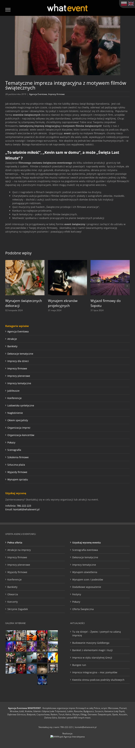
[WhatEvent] (10, 657)
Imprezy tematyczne (19, 383)
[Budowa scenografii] (21, 635)
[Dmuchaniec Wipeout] (52, 657)
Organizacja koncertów (20, 435)
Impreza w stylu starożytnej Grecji (92, 657)
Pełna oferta (14, 542)
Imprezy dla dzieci (18, 361)
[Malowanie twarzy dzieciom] (31, 646)
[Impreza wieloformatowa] (42, 679)
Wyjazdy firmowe (17, 472)
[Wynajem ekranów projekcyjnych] (67, 261)
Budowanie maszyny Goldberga (90, 642)
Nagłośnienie (15, 413)
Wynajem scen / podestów (87, 579)
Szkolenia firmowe (18, 457)
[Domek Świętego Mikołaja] (42, 635)
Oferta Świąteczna (83, 609)
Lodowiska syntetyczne (20, 405)
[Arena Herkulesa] (52, 635)
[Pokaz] (21, 668)
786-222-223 (24, 505)
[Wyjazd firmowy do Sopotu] (110, 261)
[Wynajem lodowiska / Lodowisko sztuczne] (10, 668)
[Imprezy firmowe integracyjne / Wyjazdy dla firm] (10, 646)
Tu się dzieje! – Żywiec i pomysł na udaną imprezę (96, 633)
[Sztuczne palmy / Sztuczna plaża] (52, 646)
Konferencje (14, 398)
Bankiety (12, 346)
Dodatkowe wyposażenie (86, 587)
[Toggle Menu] (8, 9)
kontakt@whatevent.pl (26, 509)
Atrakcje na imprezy (19, 550)
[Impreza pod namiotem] (31, 668)
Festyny (76, 594)
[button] (8, 286)
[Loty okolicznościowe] (31, 657)
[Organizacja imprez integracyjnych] (31, 679)
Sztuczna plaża (16, 464)
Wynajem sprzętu (17, 479)
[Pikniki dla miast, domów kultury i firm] (10, 635)
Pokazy (11, 442)
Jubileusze (13, 390)
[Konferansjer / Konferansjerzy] (21, 679)
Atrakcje (12, 339)
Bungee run (79, 665)
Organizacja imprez (18, 427)
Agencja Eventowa (38, 94)
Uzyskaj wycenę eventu (86, 542)
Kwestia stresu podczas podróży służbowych (98, 679)
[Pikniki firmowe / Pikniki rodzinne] (21, 657)
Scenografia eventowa (85, 550)
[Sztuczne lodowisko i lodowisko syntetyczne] (42, 668)
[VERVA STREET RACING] (42, 646)
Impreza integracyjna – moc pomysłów (94, 672)
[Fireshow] (10, 679)
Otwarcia (12, 594)
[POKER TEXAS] (21, 646)
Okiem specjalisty (17, 420)
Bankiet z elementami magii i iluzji (92, 650)
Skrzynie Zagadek (17, 609)
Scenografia (14, 450)
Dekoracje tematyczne (20, 353)
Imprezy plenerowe (18, 376)
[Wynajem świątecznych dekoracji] (24, 261)
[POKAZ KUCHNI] (52, 668)
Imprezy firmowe (56, 94)
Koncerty (12, 601)
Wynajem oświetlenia (84, 572)
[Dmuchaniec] (31, 635)
